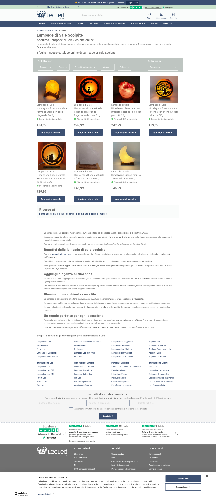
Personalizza (181, 487)
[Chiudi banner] (207, 476)
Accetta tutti (183, 479)
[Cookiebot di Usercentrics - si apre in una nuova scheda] (21, 494)
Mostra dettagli (44, 494)
